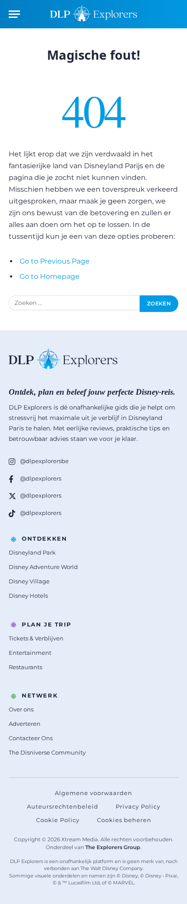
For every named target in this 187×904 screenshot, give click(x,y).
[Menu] (14, 14)
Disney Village (29, 581)
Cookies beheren (124, 819)
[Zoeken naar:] (74, 303)
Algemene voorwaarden (93, 792)
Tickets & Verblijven (36, 638)
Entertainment (30, 652)
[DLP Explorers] (93, 14)
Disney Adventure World (43, 566)
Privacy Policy (138, 806)
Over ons (21, 709)
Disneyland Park (32, 552)
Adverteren (24, 723)
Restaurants (25, 667)
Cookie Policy (58, 819)
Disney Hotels (28, 595)
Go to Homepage (50, 276)
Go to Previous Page (55, 261)
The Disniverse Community (47, 752)
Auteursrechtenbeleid (62, 806)
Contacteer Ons (31, 738)
